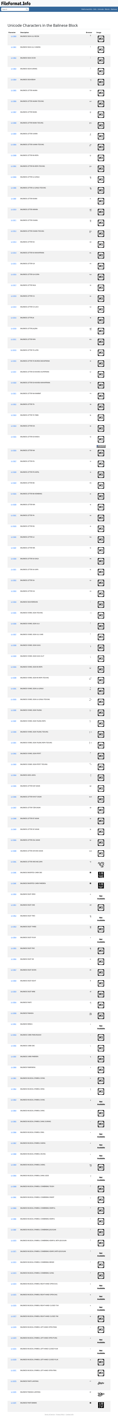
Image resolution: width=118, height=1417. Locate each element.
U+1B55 (13, 948)
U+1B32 (13, 580)
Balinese (114, 9)
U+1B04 (13, 80)
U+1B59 (13, 992)
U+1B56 (13, 959)
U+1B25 (13, 437)
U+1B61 (13, 1078)
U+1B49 (13, 829)
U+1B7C (13, 1370)
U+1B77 (13, 1316)
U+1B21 (13, 393)
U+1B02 (13, 58)
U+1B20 (13, 383)
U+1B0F (13, 199)
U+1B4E (13, 872)
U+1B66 (13, 1132)
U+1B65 (13, 1121)
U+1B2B (13, 505)
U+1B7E (13, 1392)
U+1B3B (13, 678)
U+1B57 (13, 970)
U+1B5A (13, 1002)
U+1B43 (13, 764)
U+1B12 (13, 231)
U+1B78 (13, 1327)
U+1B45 (13, 786)
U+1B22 (13, 404)
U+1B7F (13, 1403)
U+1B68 (13, 1154)
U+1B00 (13, 36)
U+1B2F (13, 548)
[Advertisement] (60, 17)
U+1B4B (13, 851)
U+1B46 (13, 797)
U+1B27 (13, 461)
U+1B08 (13, 123)
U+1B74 (13, 1284)
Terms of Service (50, 1414)
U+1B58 (13, 981)
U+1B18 (13, 296)
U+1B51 (13, 905)
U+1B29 (13, 483)
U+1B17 (13, 285)
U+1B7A (13, 1349)
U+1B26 (13, 450)
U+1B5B (13, 1013)
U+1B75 (13, 1295)
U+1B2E (13, 537)
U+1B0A (13, 144)
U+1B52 (13, 916)
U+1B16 (13, 274)
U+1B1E (13, 361)
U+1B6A (13, 1176)
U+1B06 (13, 101)
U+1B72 (13, 1262)
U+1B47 (13, 808)
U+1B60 (13, 1067)
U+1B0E (13, 188)
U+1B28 (13, 472)
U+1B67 (13, 1143)
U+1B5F (13, 1056)
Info (94, 9)
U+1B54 (13, 937)
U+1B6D (13, 1208)
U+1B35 (13, 613)
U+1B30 (13, 559)
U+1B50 (13, 894)
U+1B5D (13, 1035)
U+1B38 (13, 645)
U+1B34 (13, 602)
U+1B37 (13, 634)
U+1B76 (13, 1305)
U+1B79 (13, 1338)
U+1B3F (13, 721)
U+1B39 (13, 656)
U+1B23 (13, 415)
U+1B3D (13, 699)
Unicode (101, 9)
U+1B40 (13, 732)
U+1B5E (13, 1046)
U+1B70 (13, 1240)
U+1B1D (13, 350)
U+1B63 (13, 1100)
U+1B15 (13, 264)
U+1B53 (13, 927)
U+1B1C (13, 339)
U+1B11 (13, 220)
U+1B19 (13, 307)
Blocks (107, 9)
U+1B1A (13, 318)
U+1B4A (13, 840)
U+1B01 (13, 47)
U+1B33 (13, 591)
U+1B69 (13, 1165)
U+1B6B (13, 1186)
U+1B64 (13, 1111)
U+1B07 (13, 112)
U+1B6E (13, 1219)
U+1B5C (13, 1024)
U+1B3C (13, 689)
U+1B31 (13, 569)
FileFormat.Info (86, 9)
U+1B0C (13, 166)
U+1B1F (13, 372)
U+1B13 (13, 242)
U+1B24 (13, 426)
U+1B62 (13, 1089)
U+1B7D (13, 1381)
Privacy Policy (60, 1414)
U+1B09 (13, 134)
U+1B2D (13, 526)
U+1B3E (13, 710)
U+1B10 (13, 209)
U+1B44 (13, 775)
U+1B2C (13, 515)
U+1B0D (13, 177)
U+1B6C (13, 1197)
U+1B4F (13, 883)
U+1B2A (13, 494)
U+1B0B (13, 155)
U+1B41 (13, 743)
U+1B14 (13, 253)
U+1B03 (13, 69)
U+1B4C (13, 862)
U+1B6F (13, 1230)
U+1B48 (13, 818)
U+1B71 (13, 1251)
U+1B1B (13, 328)
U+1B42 (13, 753)
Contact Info (69, 1414)
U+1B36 (13, 624)
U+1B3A (13, 667)
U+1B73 (13, 1273)
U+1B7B (13, 1360)
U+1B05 (13, 90)
